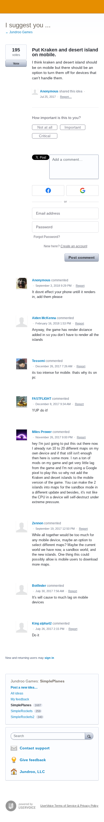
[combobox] (49, 736)
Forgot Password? (47, 237)
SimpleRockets (22, 711)
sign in (49, 657)
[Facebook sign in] (48, 190)
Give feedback (33, 760)
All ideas (17, 693)
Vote (16, 63)
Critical (48, 136)
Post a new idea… (24, 687)
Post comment (82, 257)
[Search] (89, 736)
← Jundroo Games (19, 32)
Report (80, 285)
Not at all (47, 127)
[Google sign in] (82, 190)
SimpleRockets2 (22, 717)
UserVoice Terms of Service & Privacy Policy (69, 805)
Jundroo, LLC (32, 771)
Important (75, 127)
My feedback (20, 699)
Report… (66, 96)
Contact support (35, 748)
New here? (65, 246)
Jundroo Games (24, 681)
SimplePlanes (52, 681)
